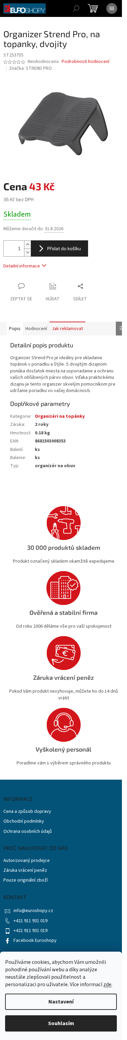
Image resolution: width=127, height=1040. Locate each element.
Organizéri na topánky (60, 416)
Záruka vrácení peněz (25, 870)
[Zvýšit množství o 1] (27, 244)
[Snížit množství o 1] (27, 252)
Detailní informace (21, 266)
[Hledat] (76, 8)
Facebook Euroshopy (35, 940)
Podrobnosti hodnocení (85, 62)
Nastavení (60, 1001)
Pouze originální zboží (25, 880)
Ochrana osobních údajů (27, 831)
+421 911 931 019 (30, 920)
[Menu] (112, 8)
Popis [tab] (15, 328)
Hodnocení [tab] (36, 328)
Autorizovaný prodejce (26, 861)
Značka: (30, 68)
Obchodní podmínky (23, 821)
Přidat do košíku (64, 248)
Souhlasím (61, 1023)
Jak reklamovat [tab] (67, 328)
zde (107, 984)
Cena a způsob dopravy (27, 811)
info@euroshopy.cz (33, 910)
